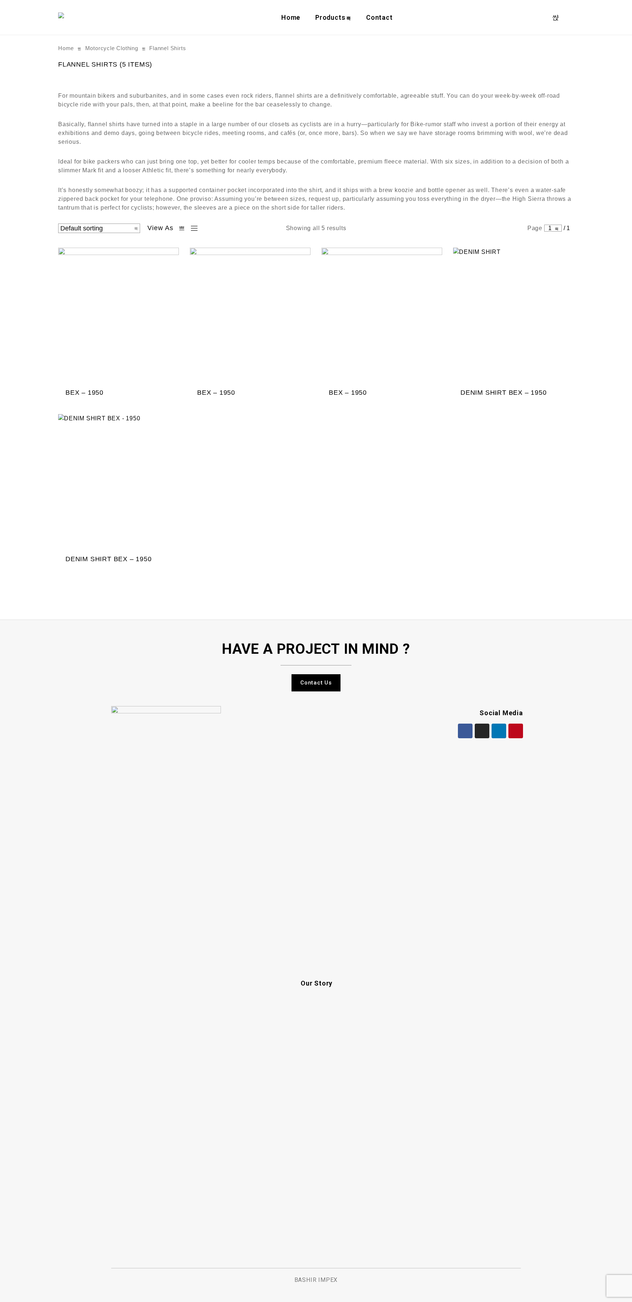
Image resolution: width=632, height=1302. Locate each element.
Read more (135, 402)
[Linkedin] (499, 731)
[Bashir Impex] (63, 17)
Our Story (316, 983)
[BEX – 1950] (118, 316)
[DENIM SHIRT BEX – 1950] (513, 316)
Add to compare (165, 402)
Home (290, 17)
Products (330, 17)
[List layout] (192, 228)
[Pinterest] (515, 731)
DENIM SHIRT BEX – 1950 (503, 392)
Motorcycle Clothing (111, 48)
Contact (379, 17)
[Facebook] (465, 731)
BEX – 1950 (84, 392)
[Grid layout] (182, 228)
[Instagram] (482, 731)
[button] (316, 682)
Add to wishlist (150, 402)
